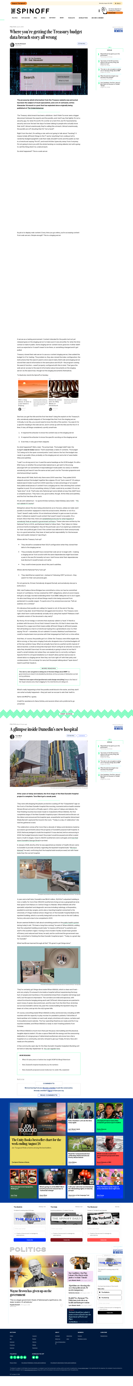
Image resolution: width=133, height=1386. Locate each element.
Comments (82, 735)
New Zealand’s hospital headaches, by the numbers (40, 1065)
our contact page (83, 1368)
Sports (34, 1342)
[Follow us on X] (15, 1358)
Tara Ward (18, 736)
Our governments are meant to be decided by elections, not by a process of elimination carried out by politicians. (48, 674)
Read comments (48, 1095)
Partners (12, 1345)
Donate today (112, 12)
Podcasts (71, 18)
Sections (52, 17)
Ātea (35, 18)
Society (34, 1336)
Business (34, 1348)
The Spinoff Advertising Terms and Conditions (63, 1362)
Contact (57, 1336)
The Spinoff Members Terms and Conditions (33, 1362)
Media (34, 1345)
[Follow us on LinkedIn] (25, 1358)
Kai (10, 1339)
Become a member (98, 18)
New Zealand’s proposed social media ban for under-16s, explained (45, 1070)
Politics (14, 18)
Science (12, 1348)
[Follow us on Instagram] (21, 1358)
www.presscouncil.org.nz (31, 1370)
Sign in (118, 3)
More (61, 17)
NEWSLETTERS (110, 1255)
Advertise (69, 1336)
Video (11, 1336)
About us (57, 1339)
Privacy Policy (13, 1362)
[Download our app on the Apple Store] (33, 1358)
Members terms (82, 1339)
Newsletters (83, 18)
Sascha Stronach (20, 43)
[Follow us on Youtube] (18, 1358)
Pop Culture (25, 18)
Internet (12, 1342)
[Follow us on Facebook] (11, 1358)
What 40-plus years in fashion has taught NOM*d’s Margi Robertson (46, 1059)
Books (43, 18)
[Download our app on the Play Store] (37, 1358)
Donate (80, 1336)
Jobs (67, 1339)
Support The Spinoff (18, 3)
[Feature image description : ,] (80, 1263)
